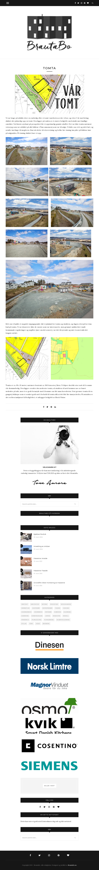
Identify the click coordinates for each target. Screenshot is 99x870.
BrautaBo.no (72, 865)
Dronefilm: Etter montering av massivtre (49, 583)
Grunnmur (38, 612)
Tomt (31, 623)
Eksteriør (36, 608)
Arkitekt (24, 604)
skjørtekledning (63, 619)
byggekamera (66, 604)
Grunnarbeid (26, 612)
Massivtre (56, 616)
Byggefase (54, 604)
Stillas (23, 623)
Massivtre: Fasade (41, 571)
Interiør (48, 612)
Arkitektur (35, 604)
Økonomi (46, 623)
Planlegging (36, 619)
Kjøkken (57, 612)
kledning (67, 612)
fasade (57, 608)
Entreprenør (47, 608)
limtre (47, 616)
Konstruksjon (37, 616)
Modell (66, 616)
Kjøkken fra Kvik (40, 534)
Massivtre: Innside (40, 558)
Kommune (25, 616)
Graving (66, 608)
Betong (44, 604)
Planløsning (49, 619)
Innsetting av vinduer (42, 546)
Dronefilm (25, 608)
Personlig (25, 619)
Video (38, 623)
